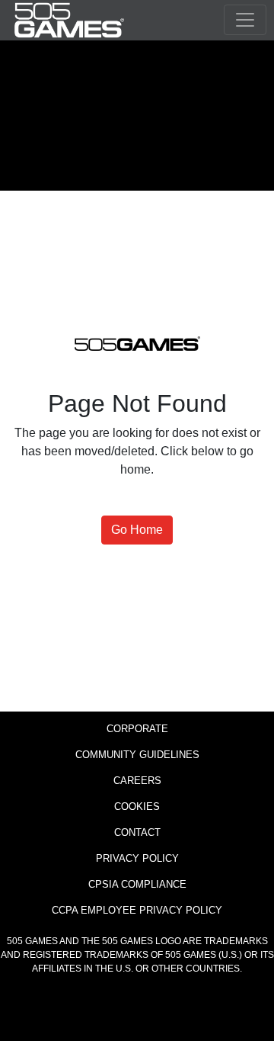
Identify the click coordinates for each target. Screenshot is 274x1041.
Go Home (137, 529)
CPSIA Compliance (137, 884)
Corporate (137, 728)
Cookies (137, 806)
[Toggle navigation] (245, 20)
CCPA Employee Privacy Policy (137, 910)
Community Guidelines (137, 754)
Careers (137, 780)
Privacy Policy (137, 858)
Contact (137, 832)
